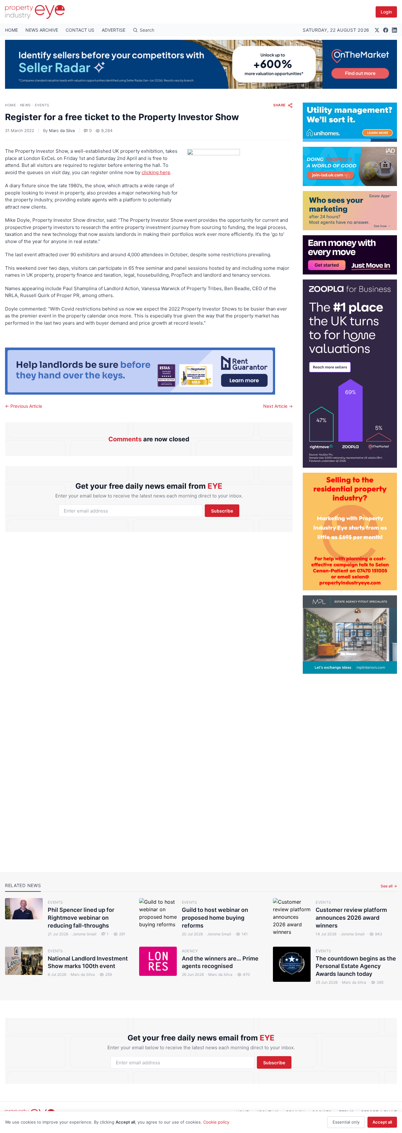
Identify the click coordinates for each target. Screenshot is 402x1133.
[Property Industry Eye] (35, 12)
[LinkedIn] (394, 30)
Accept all (382, 1122)
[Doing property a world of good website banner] (350, 166)
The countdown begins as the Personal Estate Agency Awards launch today (356, 966)
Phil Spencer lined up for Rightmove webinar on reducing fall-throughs (81, 918)
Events (42, 105)
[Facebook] (385, 30)
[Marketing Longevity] (350, 210)
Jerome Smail (83, 934)
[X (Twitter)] (376, 30)
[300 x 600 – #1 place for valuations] (350, 373)
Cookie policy (216, 1122)
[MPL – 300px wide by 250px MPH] (350, 634)
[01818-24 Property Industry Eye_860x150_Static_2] (149, 371)
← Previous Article (23, 406)
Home (10, 105)
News (25, 105)
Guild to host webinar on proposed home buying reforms (215, 918)
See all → (389, 886)
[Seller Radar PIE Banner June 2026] (201, 64)
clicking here (156, 172)
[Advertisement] (350, 768)
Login (386, 11)
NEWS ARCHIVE (41, 30)
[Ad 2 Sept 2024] (350, 531)
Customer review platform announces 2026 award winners (351, 918)
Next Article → (278, 406)
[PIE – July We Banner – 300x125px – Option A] (350, 254)
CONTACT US (80, 30)
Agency (190, 951)
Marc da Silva (62, 130)
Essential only (346, 1122)
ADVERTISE (113, 30)
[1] (350, 122)
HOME (11, 30)
